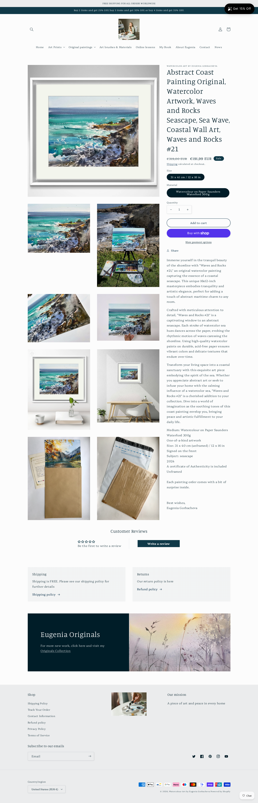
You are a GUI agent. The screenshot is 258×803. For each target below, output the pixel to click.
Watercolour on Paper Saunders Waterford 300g (198, 193)
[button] (32, 29)
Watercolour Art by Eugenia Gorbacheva (189, 791)
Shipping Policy (38, 703)
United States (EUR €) (45, 789)
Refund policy (147, 589)
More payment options (199, 241)
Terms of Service (39, 735)
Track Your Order (39, 709)
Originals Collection (56, 651)
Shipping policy (43, 594)
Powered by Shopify (220, 791)
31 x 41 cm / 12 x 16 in (186, 177)
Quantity (172, 202)
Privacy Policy (37, 729)
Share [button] (174, 250)
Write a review (158, 544)
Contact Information (41, 716)
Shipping (172, 163)
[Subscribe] (90, 756)
